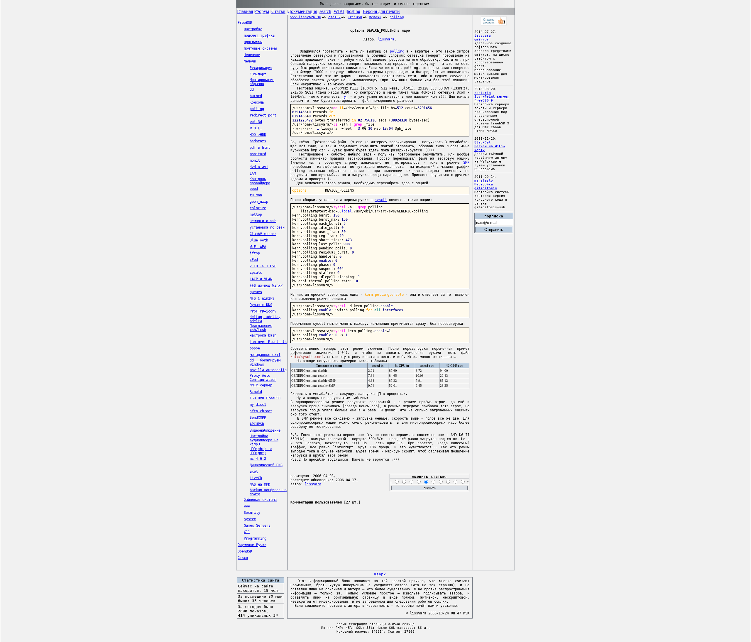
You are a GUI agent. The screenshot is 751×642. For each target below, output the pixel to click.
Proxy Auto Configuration (263, 378)
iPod (254, 260)
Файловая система (260, 500)
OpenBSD (245, 551)
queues (256, 292)
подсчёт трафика (259, 35)
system (250, 519)
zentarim (482, 93)
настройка (253, 29)
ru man (256, 195)
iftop (255, 253)
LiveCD (256, 478)
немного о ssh (263, 221)
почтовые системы (260, 48)
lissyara (386, 39)
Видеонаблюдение (265, 430)
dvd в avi (259, 167)
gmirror (481, 39)
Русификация (261, 68)
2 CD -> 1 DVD (263, 266)
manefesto (483, 181)
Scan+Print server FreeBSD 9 (491, 98)
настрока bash (263, 335)
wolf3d (256, 122)
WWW (247, 506)
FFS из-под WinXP (266, 285)
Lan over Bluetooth (268, 342)
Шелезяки (252, 55)
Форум (262, 11)
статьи (334, 17)
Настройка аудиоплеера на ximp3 (264, 440)
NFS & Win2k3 (262, 298)
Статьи (278, 11)
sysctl (381, 200)
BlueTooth (259, 240)
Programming (255, 538)
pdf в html (260, 148)
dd (252, 89)
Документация (302, 11)
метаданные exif (265, 355)
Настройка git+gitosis (485, 186)
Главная (245, 11)
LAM (253, 173)
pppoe (255, 348)
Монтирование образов (262, 82)
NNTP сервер (261, 385)
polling (257, 109)
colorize (258, 208)
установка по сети (267, 227)
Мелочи (250, 61)
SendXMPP (258, 417)
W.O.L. (256, 128)
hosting (353, 11)
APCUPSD (257, 424)
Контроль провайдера (260, 181)
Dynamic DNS (261, 305)
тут (345, 96)
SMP (466, 162)
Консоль (257, 102)
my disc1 (258, 405)
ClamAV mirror (263, 234)
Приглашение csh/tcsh (261, 328)
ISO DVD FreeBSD (265, 398)
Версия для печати (381, 11)
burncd (256, 96)
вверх (380, 574)
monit (255, 160)
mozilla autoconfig (268, 370)
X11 (247, 532)
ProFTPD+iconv (263, 311)
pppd (254, 189)
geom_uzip (259, 202)
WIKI (339, 11)
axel (254, 471)
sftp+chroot (261, 411)
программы (253, 42)
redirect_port (263, 115)
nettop (256, 214)
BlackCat (482, 142)
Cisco (243, 558)
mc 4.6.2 (258, 459)
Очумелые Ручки (252, 545)
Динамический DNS (266, 465)
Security (252, 513)
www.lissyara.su (305, 17)
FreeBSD (245, 23)
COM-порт (258, 74)
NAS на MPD (260, 484)
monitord (258, 154)
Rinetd (256, 392)
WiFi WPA (258, 247)
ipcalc (256, 273)
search (325, 11)
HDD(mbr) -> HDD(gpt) (261, 451)
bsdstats (258, 141)
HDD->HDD (258, 135)
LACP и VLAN (261, 279)
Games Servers (257, 525)
